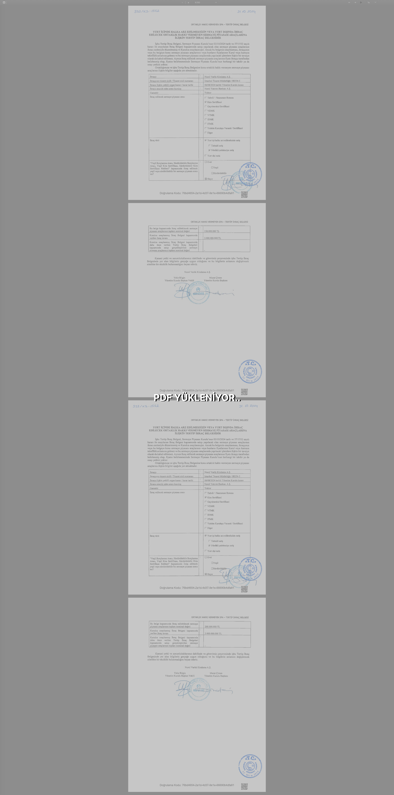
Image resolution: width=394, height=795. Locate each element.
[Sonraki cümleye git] (355, 2)
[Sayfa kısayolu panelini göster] (4, 2)
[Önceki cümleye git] (349, 2)
